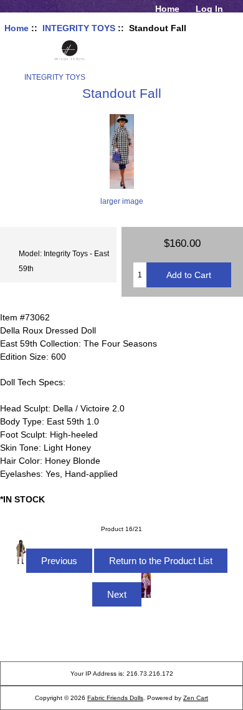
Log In (209, 9)
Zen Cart (195, 697)
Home (167, 9)
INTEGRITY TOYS (78, 28)
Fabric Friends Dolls (115, 697)
